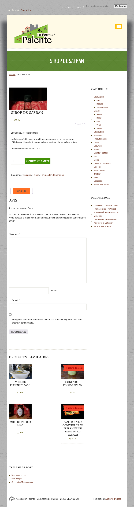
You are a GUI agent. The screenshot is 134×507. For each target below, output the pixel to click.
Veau (98, 125)
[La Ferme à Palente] (34, 33)
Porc (98, 121)
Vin (95, 156)
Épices (35, 175)
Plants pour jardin (101, 184)
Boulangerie (99, 97)
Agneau (99, 114)
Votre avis (14, 234)
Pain (98, 100)
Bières (96, 160)
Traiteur (97, 174)
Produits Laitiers (100, 139)
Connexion (26, 10)
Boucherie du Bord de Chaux (106, 205)
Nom (54, 290)
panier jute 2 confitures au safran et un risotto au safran (72, 428)
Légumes (98, 146)
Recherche (120, 6)
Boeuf (98, 118)
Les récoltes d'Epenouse (52, 175)
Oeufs (96, 142)
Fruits (96, 149)
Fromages (98, 135)
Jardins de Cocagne (102, 226)
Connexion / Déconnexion (22, 482)
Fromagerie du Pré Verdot (105, 209)
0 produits (67, 7)
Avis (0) (21, 191)
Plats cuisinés (100, 170)
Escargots (98, 181)
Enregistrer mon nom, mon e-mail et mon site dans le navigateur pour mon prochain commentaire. (47, 321)
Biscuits (99, 104)
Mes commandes (19, 475)
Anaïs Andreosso (113, 499)
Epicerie (27, 175)
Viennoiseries (102, 107)
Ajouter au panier (38, 161)
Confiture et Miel (100, 153)
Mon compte (17, 479)
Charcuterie (99, 132)
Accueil (12, 75)
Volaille (99, 128)
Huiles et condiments (102, 163)
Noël (96, 177)
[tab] (21, 191)
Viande (97, 111)
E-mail (16, 300)
